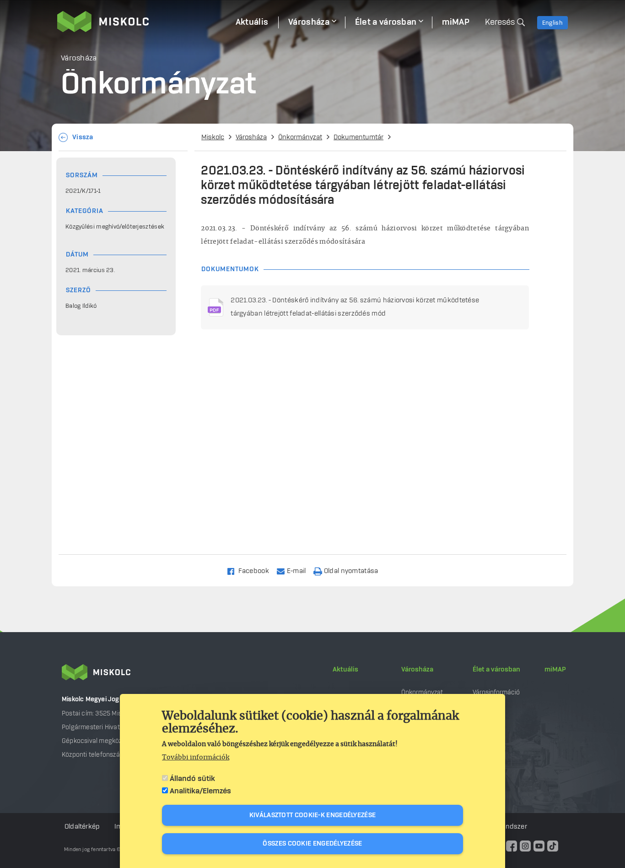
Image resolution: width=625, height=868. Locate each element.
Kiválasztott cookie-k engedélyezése (312, 815)
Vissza (82, 137)
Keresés (500, 22)
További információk (195, 757)
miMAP (555, 669)
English (552, 23)
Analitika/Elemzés (200, 791)
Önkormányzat (300, 137)
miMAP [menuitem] (455, 22)
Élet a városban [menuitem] (386, 22)
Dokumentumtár (358, 137)
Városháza (251, 137)
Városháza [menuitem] (308, 22)
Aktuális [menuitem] (252, 22)
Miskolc (212, 137)
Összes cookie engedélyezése (312, 843)
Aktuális (345, 669)
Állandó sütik (192, 779)
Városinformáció (496, 692)
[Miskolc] (141, 21)
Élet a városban (496, 669)
